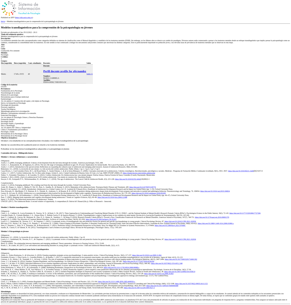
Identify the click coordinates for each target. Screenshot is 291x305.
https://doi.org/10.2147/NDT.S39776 (142, 187)
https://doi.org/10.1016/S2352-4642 (128, 179)
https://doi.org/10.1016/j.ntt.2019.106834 (215, 191)
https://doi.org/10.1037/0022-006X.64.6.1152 (191, 284)
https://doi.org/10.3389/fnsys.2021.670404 (170, 225)
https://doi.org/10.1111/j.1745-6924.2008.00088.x (121, 267)
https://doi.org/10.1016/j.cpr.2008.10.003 (158, 274)
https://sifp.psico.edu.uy (23, 18)
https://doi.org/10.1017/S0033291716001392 (181, 259)
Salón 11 (90, 74)
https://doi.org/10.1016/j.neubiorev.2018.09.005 (149, 193)
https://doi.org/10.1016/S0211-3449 (241, 171)
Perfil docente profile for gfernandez (64, 71)
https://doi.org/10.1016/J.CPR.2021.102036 (180, 221)
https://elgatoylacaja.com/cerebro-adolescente (139, 173)
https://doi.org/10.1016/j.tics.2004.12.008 (112, 197)
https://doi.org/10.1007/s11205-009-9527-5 (139, 288)
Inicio (3, 21)
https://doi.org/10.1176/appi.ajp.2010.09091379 (212, 217)
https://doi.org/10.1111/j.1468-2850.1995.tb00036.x (116, 282)
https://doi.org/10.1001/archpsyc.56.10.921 (101, 219)
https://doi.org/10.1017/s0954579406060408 (162, 286)
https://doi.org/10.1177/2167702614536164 (138, 261)
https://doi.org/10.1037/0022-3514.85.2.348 (166, 263)
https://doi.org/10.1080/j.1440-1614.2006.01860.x (216, 223)
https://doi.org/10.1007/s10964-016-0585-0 (179, 272)
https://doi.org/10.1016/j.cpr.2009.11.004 (146, 255)
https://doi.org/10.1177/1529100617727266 (245, 213)
